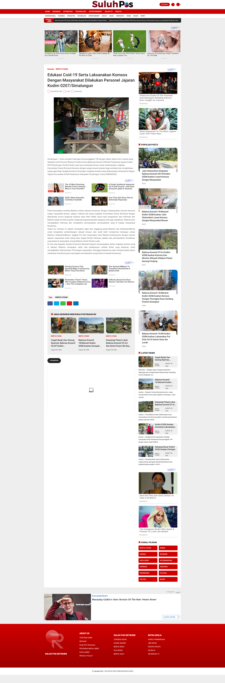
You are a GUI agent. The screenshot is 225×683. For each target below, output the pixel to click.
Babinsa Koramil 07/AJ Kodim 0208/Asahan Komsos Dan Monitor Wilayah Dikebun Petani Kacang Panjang (157, 256)
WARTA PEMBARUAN (156, 639)
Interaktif (120, 16)
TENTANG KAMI (85, 638)
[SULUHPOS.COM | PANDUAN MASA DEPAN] (112, 8)
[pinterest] (69, 303)
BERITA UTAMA (62, 69)
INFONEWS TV (153, 654)
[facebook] (44, 4)
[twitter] (48, 4)
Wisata (135, 16)
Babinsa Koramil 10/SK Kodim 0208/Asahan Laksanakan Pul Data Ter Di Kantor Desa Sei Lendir (156, 338)
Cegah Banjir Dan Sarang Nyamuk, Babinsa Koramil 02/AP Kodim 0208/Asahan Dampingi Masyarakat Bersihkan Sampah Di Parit (63, 343)
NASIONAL (164, 567)
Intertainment (95, 11)
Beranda (50, 69)
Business (56, 11)
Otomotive (68, 11)
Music (111, 16)
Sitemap (164, 4)
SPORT (162, 579)
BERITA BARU (119, 647)
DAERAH (143, 554)
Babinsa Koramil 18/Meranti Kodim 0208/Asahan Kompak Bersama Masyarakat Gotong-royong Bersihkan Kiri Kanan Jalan (120, 20)
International (50, 16)
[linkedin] (76, 303)
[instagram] (51, 4)
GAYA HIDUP (144, 560)
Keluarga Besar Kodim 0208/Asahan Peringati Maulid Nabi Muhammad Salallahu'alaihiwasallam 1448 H (165, 448)
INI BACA (151, 650)
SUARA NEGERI (120, 643)
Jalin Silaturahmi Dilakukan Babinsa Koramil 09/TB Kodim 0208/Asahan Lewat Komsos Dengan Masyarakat (156, 175)
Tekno (128, 16)
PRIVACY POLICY (86, 656)
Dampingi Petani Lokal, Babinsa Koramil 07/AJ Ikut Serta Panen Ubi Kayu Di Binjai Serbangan (118, 343)
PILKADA (163, 573)
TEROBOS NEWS (120, 639)
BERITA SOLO (119, 654)
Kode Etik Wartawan (87, 645)
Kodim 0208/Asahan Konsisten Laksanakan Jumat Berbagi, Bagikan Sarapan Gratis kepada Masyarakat (165, 425)
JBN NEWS (152, 643)
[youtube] (54, 4)
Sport (143, 16)
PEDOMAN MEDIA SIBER (89, 649)
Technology (80, 11)
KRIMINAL (143, 567)
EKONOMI (163, 554)
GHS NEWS (118, 650)
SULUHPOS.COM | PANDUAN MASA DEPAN (119, 671)
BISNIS (162, 548)
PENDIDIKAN (144, 573)
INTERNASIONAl (166, 560)
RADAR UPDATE (154, 647)
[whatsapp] (63, 303)
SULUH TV (108, 11)
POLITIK (143, 579)
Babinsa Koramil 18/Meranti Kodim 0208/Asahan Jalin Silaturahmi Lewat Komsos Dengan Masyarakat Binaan (155, 216)
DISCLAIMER (84, 652)
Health (118, 11)
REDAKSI (82, 641)
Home (47, 11)
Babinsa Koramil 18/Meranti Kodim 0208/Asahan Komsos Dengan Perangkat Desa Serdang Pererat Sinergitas (157, 297)
